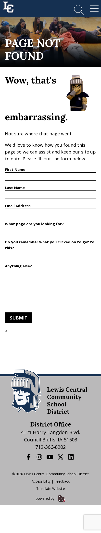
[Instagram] (40, 457)
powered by (45, 498)
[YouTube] (50, 457)
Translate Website (50, 488)
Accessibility (41, 481)
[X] (61, 457)
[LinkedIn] (71, 457)
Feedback (62, 481)
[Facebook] (29, 457)
